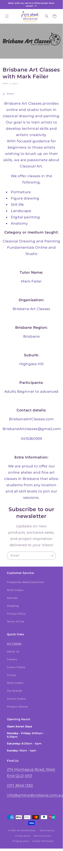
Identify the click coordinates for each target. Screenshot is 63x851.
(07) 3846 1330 (20, 785)
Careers (12, 659)
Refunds (12, 598)
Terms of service (42, 836)
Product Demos (17, 706)
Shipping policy (21, 841)
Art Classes (14, 643)
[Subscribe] (52, 556)
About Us (13, 651)
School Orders (16, 698)
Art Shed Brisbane (26, 830)
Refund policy (47, 830)
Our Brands (14, 690)
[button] (7, 16)
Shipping (13, 605)
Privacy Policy (16, 613)
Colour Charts (16, 667)
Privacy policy (22, 836)
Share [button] (10, 93)
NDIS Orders (15, 590)
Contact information (43, 841)
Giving (11, 675)
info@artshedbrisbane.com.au (35, 795)
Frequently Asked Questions (25, 582)
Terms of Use (15, 621)
